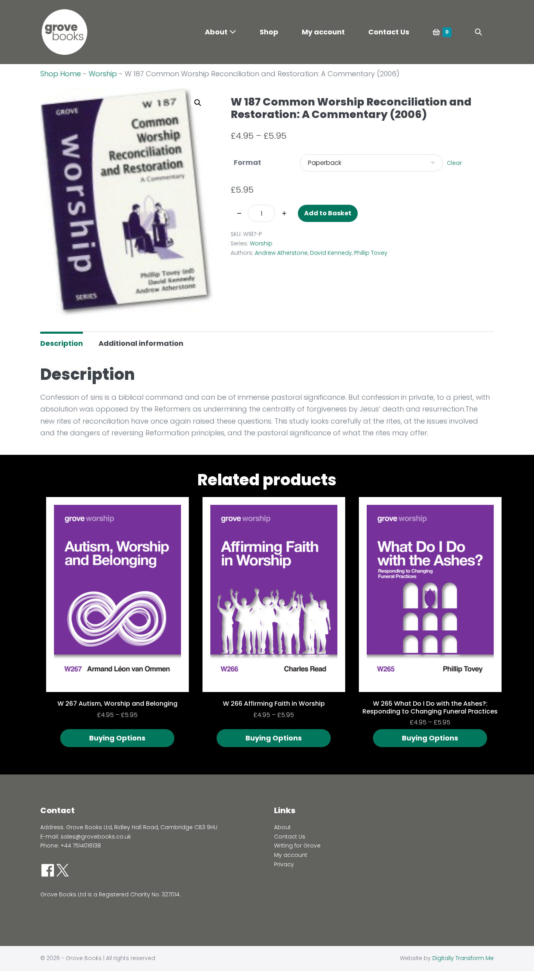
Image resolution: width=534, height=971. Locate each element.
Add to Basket (327, 213)
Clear (454, 163)
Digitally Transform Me (463, 958)
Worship (103, 74)
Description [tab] (61, 343)
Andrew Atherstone (281, 253)
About (217, 32)
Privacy (284, 864)
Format (247, 162)
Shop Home (60, 74)
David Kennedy (331, 253)
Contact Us (388, 32)
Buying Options (117, 738)
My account (323, 32)
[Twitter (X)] (62, 870)
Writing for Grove (297, 845)
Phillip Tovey (370, 253)
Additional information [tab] (141, 343)
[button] (478, 32)
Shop (269, 32)
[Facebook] (47, 870)
